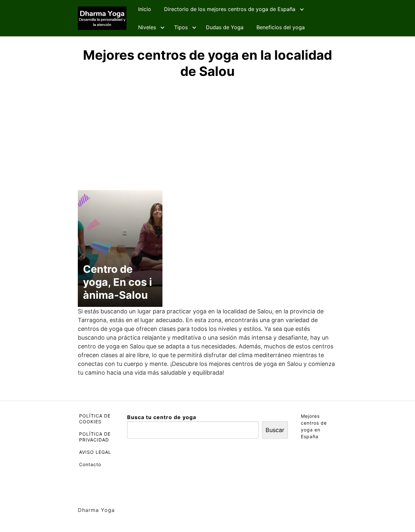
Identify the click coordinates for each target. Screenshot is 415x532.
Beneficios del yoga (280, 27)
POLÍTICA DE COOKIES (95, 418)
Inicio (144, 9)
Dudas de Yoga (224, 27)
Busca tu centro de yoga (161, 417)
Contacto (90, 464)
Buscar (275, 430)
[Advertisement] (207, 133)
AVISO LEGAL (95, 452)
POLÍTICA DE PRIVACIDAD (95, 436)
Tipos (181, 27)
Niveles (147, 27)
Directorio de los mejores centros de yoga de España (229, 9)
